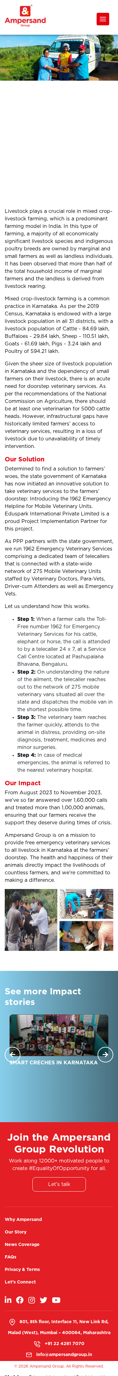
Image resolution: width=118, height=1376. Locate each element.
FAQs (10, 1256)
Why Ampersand (23, 1219)
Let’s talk (59, 1184)
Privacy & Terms (22, 1269)
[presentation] (12, 1054)
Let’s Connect (20, 1281)
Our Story (15, 1231)
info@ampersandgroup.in (64, 1354)
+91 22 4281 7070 (64, 1343)
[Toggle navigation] (103, 19)
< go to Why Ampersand (36, 113)
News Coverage (22, 1244)
